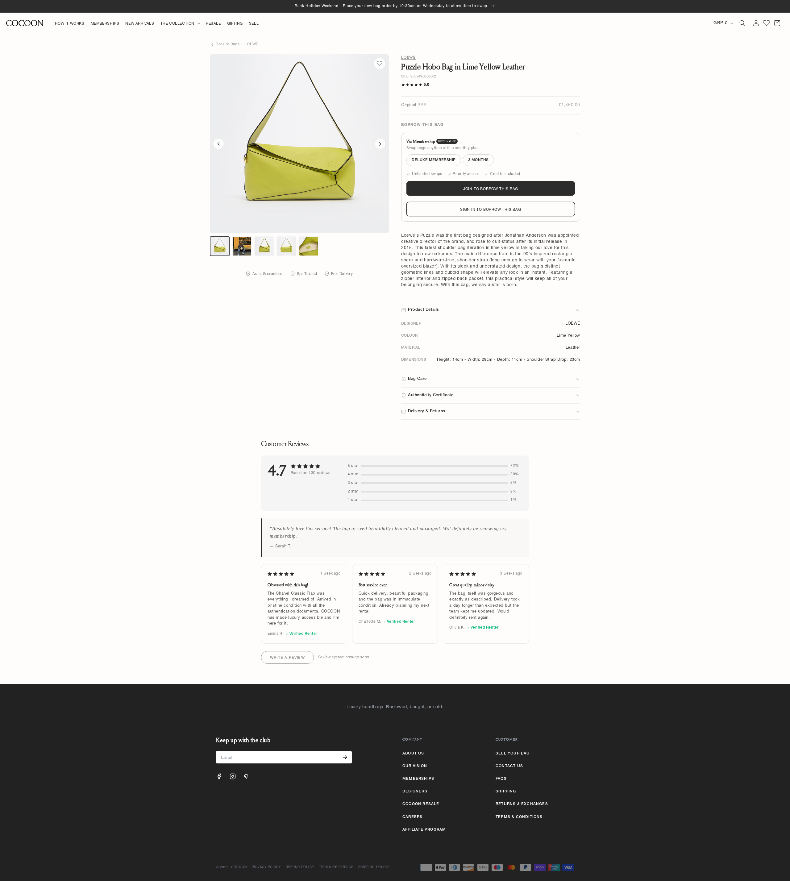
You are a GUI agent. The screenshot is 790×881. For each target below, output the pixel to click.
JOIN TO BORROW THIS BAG (490, 189)
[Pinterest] (246, 776)
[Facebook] (219, 776)
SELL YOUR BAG (513, 753)
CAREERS (412, 817)
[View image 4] (286, 246)
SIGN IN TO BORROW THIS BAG (490, 210)
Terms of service (336, 867)
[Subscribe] (345, 757)
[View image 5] (308, 246)
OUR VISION (414, 766)
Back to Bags (227, 44)
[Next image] (380, 143)
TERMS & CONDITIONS (519, 817)
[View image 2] (242, 246)
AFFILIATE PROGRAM (424, 830)
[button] (180, 24)
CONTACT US (509, 766)
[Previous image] (218, 143)
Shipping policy (373, 867)
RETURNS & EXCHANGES (522, 804)
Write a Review (287, 658)
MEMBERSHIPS (418, 779)
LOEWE (251, 44)
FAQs (501, 779)
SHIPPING (506, 791)
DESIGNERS (414, 791)
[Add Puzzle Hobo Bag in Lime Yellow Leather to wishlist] (379, 63)
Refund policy (300, 867)
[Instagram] (233, 776)
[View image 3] (264, 246)
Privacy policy (266, 867)
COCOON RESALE (420, 804)
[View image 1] (220, 246)
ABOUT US (413, 753)
